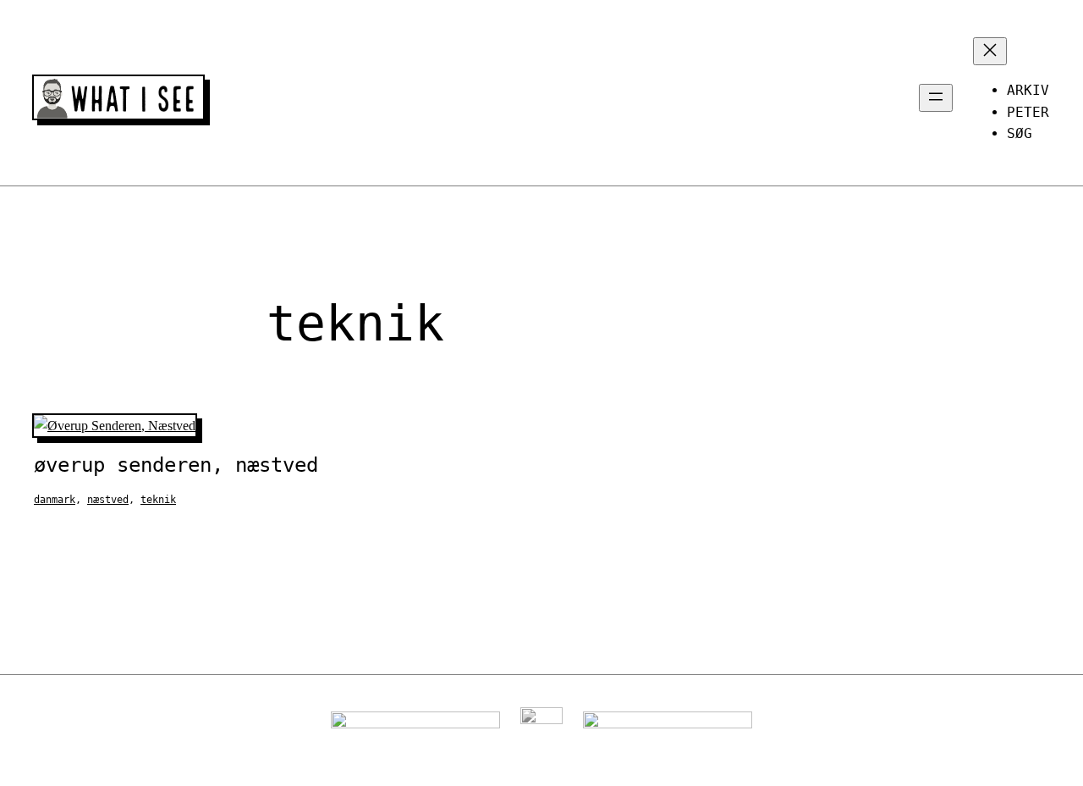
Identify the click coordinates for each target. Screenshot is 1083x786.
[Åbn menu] (936, 98)
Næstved (108, 500)
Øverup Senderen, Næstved (176, 465)
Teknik (158, 500)
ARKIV (1028, 90)
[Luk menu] (990, 51)
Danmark (54, 500)
